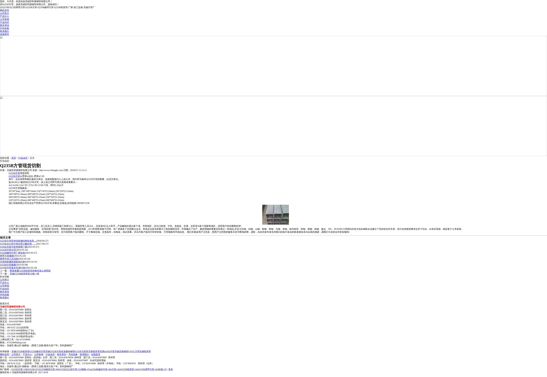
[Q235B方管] (275, 224)
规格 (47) (85, 369)
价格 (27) (162, 369)
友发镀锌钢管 (68, 351)
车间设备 (4, 28)
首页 (13, 158)
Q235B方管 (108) (19, 369)
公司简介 (4, 13)
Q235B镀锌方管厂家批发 (12, 253)
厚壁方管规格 (7, 256)
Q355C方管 (133, 351)
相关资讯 (4, 25)
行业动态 (4, 22)
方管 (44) (116, 369)
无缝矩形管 (94, 351)
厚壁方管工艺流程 (9, 259)
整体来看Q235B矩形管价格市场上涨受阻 (30, 271)
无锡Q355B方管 (53, 351)
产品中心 (4, 16)
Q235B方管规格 (8, 265)
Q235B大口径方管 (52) (70, 369)
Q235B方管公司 (8, 250)
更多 (170, 369)
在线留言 (4, 34)
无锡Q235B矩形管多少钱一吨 (24, 273)
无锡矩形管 (145, 351)
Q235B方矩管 (81, 351)
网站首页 (4, 10)
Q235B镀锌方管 (37, 351)
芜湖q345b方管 (107, 351)
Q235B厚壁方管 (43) (148, 369)
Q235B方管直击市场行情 (12, 268)
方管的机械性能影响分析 (12, 262)
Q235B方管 (14, 173)
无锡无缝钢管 (121, 351)
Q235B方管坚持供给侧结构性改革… (18, 241)
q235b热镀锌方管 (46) (101, 369)
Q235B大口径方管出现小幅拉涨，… (18, 244)
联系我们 (4, 31)
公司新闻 (4, 19)
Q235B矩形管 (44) (129, 369)
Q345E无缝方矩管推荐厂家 (13, 247)
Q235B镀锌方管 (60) (49, 369)
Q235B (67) (33, 369)
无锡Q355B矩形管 (20, 351)
